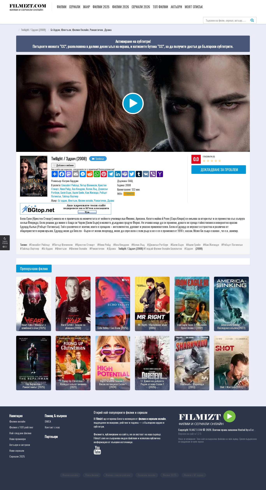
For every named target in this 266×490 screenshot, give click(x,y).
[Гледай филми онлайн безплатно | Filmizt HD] (27, 6)
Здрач (189, 248)
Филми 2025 (101, 6)
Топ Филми (160, 6)
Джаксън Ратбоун (158, 244)
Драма (107, 30)
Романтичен (96, 30)
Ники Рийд (65, 189)
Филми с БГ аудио (193, 475)
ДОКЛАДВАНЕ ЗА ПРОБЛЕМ (219, 169)
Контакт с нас (52, 427)
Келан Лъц (91, 189)
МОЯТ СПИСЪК (194, 6)
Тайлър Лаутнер (70, 196)
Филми (61, 6)
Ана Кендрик (78, 189)
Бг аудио (55, 30)
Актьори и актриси (19, 445)
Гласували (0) (209, 156)
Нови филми (91, 475)
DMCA (48, 421)
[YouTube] (99, 452)
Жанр (86, 6)
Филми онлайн (80, 30)
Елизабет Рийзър (70, 185)
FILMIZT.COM (195, 430)
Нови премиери (17, 439)
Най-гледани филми (20, 433)
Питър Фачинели (88, 185)
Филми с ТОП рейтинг (21, 427)
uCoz (251, 430)
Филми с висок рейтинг (118, 475)
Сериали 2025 (17, 456)
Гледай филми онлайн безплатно (163, 248)
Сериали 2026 (141, 6)
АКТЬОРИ (176, 6)
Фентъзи (66, 30)
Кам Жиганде (92, 192)
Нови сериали (16, 450)
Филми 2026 (120, 6)
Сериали (74, 6)
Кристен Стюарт (86, 244)
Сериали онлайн (146, 475)
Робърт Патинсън (233, 244)
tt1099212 (129, 193)
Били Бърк (66, 192)
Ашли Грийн (78, 192)
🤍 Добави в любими (63, 165)
